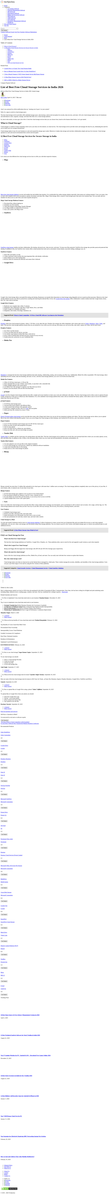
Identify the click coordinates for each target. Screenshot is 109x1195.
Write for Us (7, 1168)
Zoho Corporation (5, 735)
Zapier (87, 323)
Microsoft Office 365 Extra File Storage (11, 865)
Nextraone (3, 842)
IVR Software (11, 19)
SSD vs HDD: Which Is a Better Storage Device (17, 80)
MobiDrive (4, 879)
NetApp (3, 788)
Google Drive (10, 52)
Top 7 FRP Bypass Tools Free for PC (11, 1116)
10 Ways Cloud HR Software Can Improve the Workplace (47, 315)
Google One (4, 905)
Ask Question (4, 720)
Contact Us (7, 1176)
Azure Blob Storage (6, 892)
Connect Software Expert (7, 32)
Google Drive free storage (63, 298)
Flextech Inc (4, 962)
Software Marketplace (31, 32)
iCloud (2, 986)
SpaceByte (3, 919)
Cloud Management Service (40, 568)
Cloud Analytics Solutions (56, 568)
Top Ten (6, 25)
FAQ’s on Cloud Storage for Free (15, 62)
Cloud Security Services (24, 568)
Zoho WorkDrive (5, 732)
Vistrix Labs (4, 935)
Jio (1, 828)
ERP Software (11, 16)
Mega (8, 49)
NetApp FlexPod (5, 785)
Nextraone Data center (7, 839)
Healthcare (10, 22)
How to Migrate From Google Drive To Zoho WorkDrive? (20, 71)
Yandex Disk (10, 58)
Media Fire (10, 54)
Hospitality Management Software (16, 21)
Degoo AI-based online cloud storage (11, 416)
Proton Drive (4, 812)
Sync (8, 61)
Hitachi (3, 948)
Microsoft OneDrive (6, 799)
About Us (6, 1171)
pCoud (2, 395)
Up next (20, 723)
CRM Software (11, 18)
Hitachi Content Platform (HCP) (9, 945)
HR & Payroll (11, 11)
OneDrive (9, 50)
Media (5, 1174)
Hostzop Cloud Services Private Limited (11, 855)
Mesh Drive (4, 932)
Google (3, 748)
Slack (97, 323)
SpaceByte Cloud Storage (8, 922)
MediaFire (3, 375)
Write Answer (7, 617)
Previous (15, 722)
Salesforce (92, 323)
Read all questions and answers (9, 711)
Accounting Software (13, 8)
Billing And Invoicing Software (15, 15)
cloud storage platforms (33, 522)
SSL (27, 408)
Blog (5, 38)
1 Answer (6, 615)
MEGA (3, 975)
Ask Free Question (20, 32)
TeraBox (3, 959)
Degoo (9, 57)
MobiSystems (4, 882)
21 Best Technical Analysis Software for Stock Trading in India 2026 (20, 1035)
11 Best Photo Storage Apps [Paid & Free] (26, 530)
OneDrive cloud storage (7, 247)
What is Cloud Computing (21, 315)
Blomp (9, 60)
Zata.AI (3, 772)
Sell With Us (7, 1167)
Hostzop (3, 852)
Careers (6, 1172)
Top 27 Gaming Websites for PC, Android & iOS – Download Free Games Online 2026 (25, 1055)
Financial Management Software (16, 10)
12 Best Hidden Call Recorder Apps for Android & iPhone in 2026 (20, 1096)
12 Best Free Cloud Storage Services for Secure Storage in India (21, 47)
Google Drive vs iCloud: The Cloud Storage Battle (17, 68)
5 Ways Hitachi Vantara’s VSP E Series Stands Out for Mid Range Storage (24, 74)
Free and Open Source (10, 24)
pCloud (9, 56)
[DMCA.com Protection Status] (9, 1190)
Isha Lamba (4, 97)
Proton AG (4, 815)
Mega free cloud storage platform (9, 194)
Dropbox (9, 53)
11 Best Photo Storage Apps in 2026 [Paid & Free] (17, 77)
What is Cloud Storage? (10, 46)
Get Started (4, 30)
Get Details (4, 741)
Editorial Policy (8, 1165)
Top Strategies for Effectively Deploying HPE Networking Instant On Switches (23, 1136)
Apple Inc (3, 988)
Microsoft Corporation (7, 802)
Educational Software (13, 13)
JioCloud (3, 825)
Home (5, 5)
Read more (65, 592)
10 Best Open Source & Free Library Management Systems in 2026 (20, 1015)
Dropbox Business (6, 759)
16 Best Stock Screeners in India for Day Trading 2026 (16, 1075)
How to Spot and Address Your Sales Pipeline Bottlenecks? (17, 1156)
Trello (100, 323)
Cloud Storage (8, 36)
